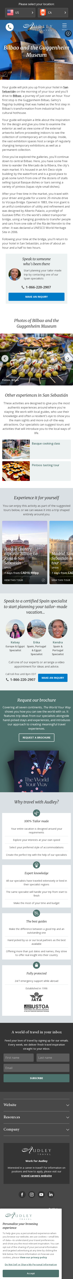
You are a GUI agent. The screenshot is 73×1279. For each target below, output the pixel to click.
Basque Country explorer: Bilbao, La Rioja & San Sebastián (21, 556)
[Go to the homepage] (37, 26)
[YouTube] (41, 1194)
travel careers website (36, 1175)
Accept (31, 1273)
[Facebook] (22, 1194)
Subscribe (36, 1078)
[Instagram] (31, 1194)
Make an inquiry (36, 296)
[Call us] (10, 27)
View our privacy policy (33, 1257)
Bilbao (17, 96)
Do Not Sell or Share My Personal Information (31, 1264)
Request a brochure (36, 737)
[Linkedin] (50, 1194)
